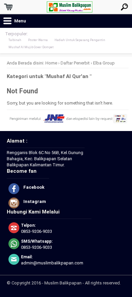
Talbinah (14, 40)
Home (51, 63)
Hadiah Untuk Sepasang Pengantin (79, 40)
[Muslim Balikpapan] (69, 9)
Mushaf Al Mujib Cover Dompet (30, 47)
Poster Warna (38, 40)
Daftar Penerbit (75, 63)
